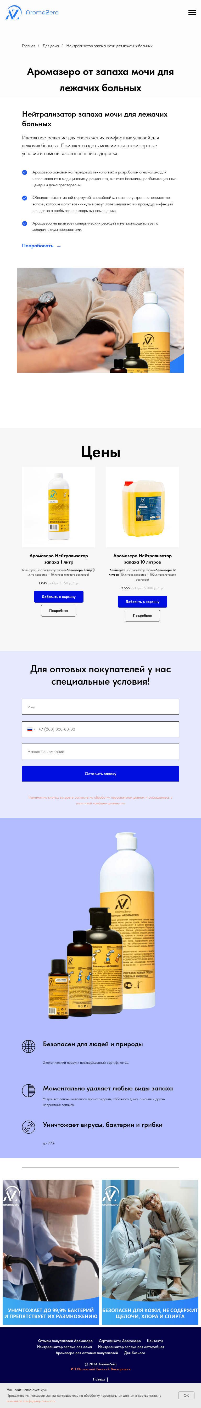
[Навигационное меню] (192, 12)
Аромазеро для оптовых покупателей (87, 1353)
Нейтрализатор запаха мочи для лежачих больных (109, 45)
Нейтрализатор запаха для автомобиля (131, 1347)
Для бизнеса (134, 1353)
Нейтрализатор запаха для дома (64, 1347)
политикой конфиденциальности (31, 1401)
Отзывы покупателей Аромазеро (65, 1341)
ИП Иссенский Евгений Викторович (100, 1369)
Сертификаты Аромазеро (120, 1341)
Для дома (51, 45)
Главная (28, 45)
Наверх (99, 1379)
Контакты (155, 1341)
